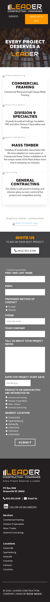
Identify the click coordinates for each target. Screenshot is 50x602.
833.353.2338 (12, 498)
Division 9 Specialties (17, 400)
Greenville (14, 417)
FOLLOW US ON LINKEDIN (22, 507)
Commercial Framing (17, 397)
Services (13, 16)
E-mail (11, 306)
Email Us (32, 498)
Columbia (13, 434)
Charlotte (13, 427)
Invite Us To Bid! (36, 19)
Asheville (13, 424)
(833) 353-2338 (26, 250)
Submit (25, 442)
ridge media (34, 593)
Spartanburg (15, 420)
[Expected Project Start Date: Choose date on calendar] (33, 383)
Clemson (13, 430)
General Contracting (17, 407)
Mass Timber (14, 404)
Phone (12, 310)
